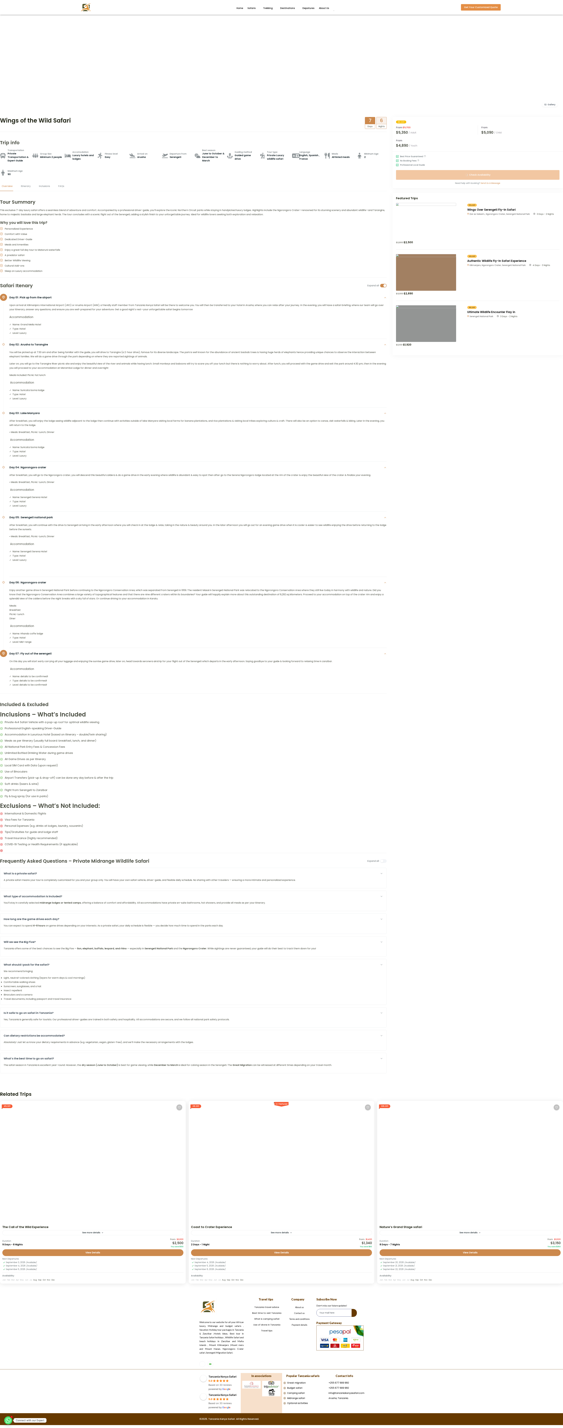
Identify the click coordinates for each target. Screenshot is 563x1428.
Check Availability (479, 175)
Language (304, 152)
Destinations (287, 8)
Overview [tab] (7, 186)
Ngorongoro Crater (495, 214)
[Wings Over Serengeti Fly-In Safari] (426, 205)
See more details (91, 1232)
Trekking (268, 8)
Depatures (308, 8)
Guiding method (243, 152)
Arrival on (142, 153)
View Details (92, 1252)
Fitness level (111, 153)
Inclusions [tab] (44, 186)
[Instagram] (202, 1364)
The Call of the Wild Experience (25, 1227)
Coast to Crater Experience (211, 1227)
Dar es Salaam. (477, 214)
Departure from (178, 153)
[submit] (354, 1313)
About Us (324, 8)
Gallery (551, 104)
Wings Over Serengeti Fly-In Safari (491, 210)
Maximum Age (15, 170)
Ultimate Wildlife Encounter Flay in (491, 312)
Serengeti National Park (518, 214)
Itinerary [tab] (26, 186)
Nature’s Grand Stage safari (401, 1227)
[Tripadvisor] (210, 1364)
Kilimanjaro (475, 265)
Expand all (373, 285)
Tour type (272, 152)
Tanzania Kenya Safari (222, 1376)
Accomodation (80, 152)
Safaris (251, 8)
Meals (335, 153)
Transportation (16, 150)
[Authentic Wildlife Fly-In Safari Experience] (426, 256)
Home (239, 8)
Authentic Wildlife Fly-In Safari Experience (496, 261)
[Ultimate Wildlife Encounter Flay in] (426, 307)
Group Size (45, 153)
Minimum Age (371, 153)
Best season (208, 150)
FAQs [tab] (61, 186)
